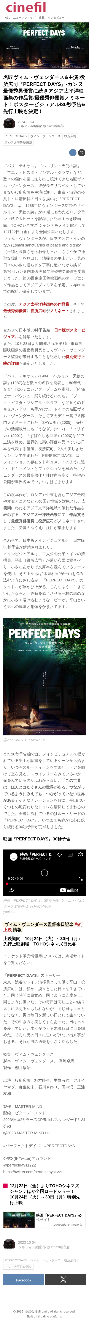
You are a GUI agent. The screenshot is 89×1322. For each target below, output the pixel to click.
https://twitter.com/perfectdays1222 (33, 1172)
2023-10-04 (26, 122)
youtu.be (9, 912)
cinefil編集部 (55, 126)
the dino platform (49, 1316)
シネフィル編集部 (30, 126)
